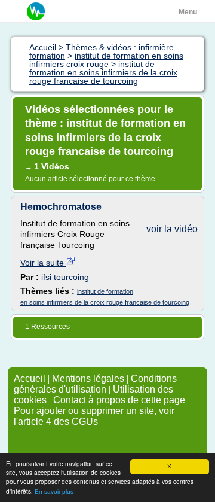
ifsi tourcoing (65, 277)
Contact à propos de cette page (119, 400)
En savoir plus (54, 491)
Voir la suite (43, 262)
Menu (188, 12)
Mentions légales (88, 378)
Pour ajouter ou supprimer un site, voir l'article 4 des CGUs (94, 416)
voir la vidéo (172, 229)
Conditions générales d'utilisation (95, 383)
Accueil (29, 378)
